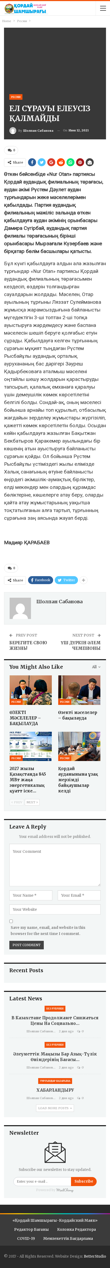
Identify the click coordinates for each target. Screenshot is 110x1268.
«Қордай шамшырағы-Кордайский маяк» (55, 1220)
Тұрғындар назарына (55, 1080)
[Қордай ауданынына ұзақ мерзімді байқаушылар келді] (79, 746)
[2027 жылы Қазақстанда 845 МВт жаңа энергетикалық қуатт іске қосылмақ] (31, 746)
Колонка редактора (76, 1229)
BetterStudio (95, 1256)
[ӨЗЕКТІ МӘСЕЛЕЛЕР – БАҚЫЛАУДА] (31, 690)
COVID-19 (26, 1238)
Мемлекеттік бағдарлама (68, 1238)
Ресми (16, 96)
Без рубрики (55, 1008)
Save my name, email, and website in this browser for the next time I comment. (48, 930)
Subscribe (83, 1181)
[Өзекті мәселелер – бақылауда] (79, 690)
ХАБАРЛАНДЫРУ (55, 1090)
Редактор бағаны (31, 1229)
